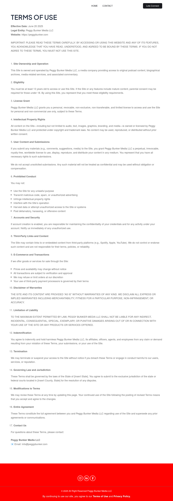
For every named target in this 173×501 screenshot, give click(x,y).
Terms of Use (101, 496)
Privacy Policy (122, 496)
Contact (107, 5)
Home (94, 5)
